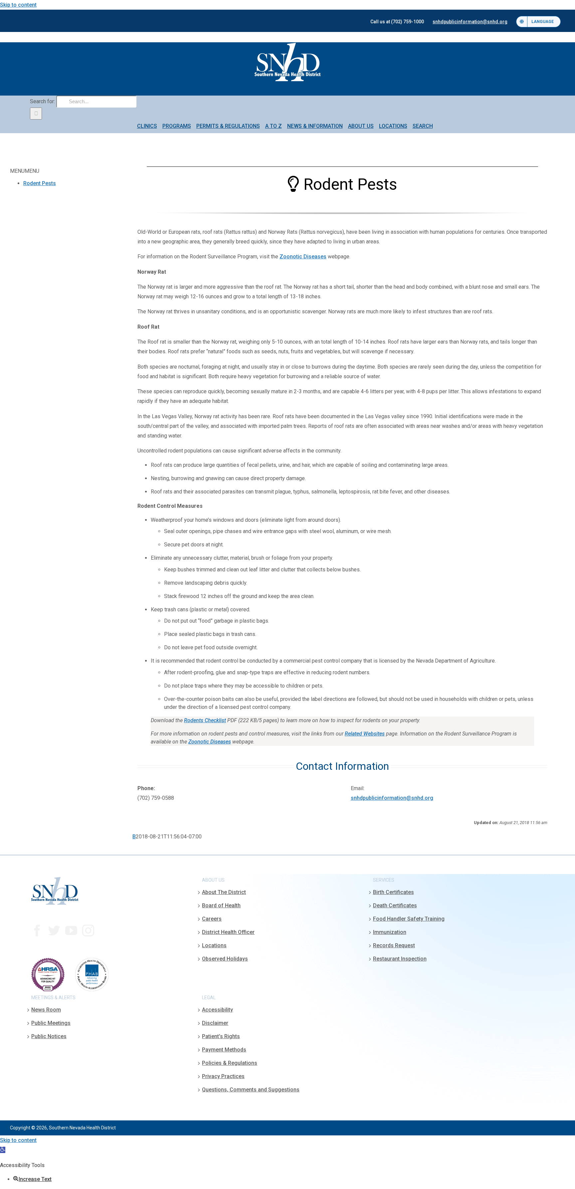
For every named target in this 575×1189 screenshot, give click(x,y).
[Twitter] (54, 931)
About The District (224, 892)
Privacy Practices (223, 1076)
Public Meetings (51, 1023)
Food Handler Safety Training (409, 919)
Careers (212, 919)
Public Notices (49, 1036)
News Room (46, 1010)
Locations (214, 945)
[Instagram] (88, 931)
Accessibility (217, 1010)
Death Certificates (395, 905)
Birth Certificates (393, 892)
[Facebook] (37, 931)
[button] (2, 1150)
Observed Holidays (225, 959)
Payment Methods (224, 1049)
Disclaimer (215, 1023)
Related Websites (365, 734)
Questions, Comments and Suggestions (250, 1089)
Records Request (394, 945)
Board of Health (221, 905)
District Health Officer (228, 932)
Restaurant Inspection (400, 959)
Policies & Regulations (229, 1063)
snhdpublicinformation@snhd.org (392, 798)
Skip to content (18, 5)
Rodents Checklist (205, 720)
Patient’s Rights (221, 1036)
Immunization (389, 932)
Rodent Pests (39, 183)
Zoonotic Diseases (303, 256)
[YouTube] (71, 931)
